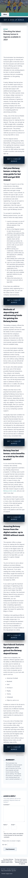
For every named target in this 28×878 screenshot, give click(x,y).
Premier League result (6, 873)
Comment (6, 804)
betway (5, 29)
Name (5, 824)
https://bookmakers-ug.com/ (8, 870)
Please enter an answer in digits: (11, 841)
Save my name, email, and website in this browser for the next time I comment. (13, 835)
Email (13, 824)
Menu (5, 14)
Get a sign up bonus (14, 20)
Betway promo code (9, 491)
